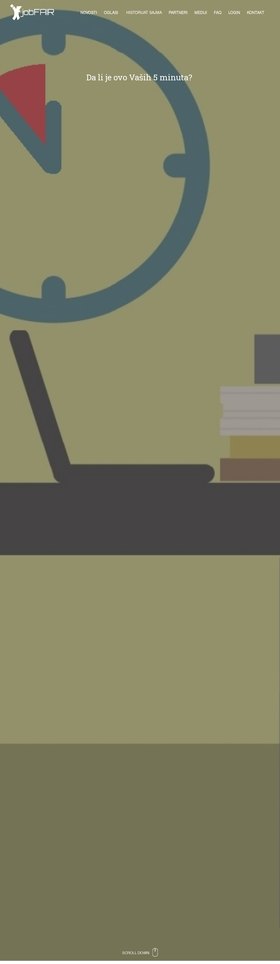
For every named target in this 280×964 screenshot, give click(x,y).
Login (234, 12)
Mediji (200, 12)
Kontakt (255, 12)
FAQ (217, 12)
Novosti (88, 12)
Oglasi (111, 12)
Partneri (178, 12)
